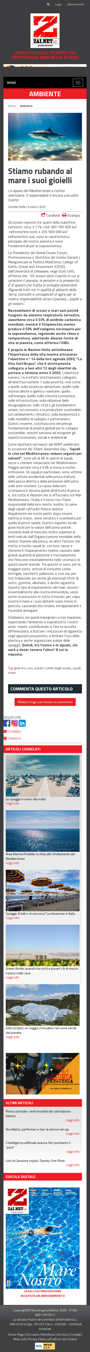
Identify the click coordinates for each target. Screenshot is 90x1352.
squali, (76, 668)
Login (58, 4)
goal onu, (20, 668)
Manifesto (48, 1334)
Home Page (16, 1334)
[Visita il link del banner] (45, 68)
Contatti (75, 1334)
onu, (30, 668)
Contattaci (14, 731)
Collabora (14, 738)
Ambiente (45, 93)
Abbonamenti (75, 4)
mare (12, 672)
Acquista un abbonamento (43, 1295)
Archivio (62, 1334)
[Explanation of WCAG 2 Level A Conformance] (45, 1345)
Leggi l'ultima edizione (42, 1291)
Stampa (73, 215)
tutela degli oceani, (58, 668)
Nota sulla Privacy (25, 1339)
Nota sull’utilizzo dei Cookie (58, 1339)
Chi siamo (32, 1334)
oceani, (39, 668)
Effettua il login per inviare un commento (45, 701)
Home (12, 106)
